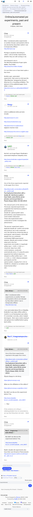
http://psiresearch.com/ (11, 118)
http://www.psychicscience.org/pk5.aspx (16, 132)
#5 (28, 282)
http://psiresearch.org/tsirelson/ (13, 126)
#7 (28, 422)
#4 (28, 175)
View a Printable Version (9, 476)
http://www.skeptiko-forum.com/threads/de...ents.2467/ (14, 399)
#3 (28, 146)
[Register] (31, 1)
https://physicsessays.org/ (12, 380)
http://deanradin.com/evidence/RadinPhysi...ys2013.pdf (16, 360)
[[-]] (5, 94)
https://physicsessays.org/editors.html (15, 388)
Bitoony (18, 497)
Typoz (16, 167)
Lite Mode (4, 502)
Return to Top (8, 504)
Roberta (8, 96)
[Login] (28, 1)
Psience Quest (14, 5)
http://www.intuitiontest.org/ (12, 122)
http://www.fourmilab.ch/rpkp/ (13, 66)
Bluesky (17, 502)
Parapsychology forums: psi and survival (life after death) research (16, 7)
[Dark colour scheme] (19, 1)
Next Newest (14, 471)
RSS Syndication (27, 504)
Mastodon (24, 502)
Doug (19, 136)
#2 (28, 104)
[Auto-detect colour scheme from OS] (23, 1)
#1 (28, 33)
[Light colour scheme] (15, 1)
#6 (28, 343)
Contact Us (10, 502)
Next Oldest (6, 471)
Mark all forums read (17, 504)
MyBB (16, 499)
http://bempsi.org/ (9, 49)
